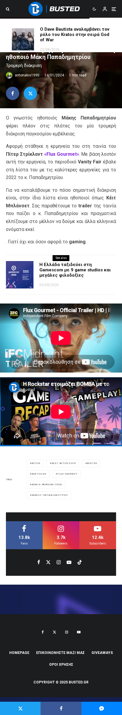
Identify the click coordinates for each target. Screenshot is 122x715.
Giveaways (102, 653)
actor (36, 463)
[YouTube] (79, 632)
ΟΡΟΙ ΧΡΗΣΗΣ (61, 664)
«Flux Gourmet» (61, 154)
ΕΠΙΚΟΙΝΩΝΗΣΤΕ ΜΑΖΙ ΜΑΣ (60, 653)
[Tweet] (30, 93)
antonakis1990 (27, 75)
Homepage (19, 653)
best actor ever (64, 463)
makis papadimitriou (47, 484)
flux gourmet (67, 474)
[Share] (12, 93)
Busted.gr (39, 474)
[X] (54, 632)
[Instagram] (67, 632)
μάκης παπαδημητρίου (50, 495)
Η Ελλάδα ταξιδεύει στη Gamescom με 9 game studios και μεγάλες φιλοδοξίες (75, 270)
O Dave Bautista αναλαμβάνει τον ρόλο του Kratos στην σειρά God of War (74, 34)
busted (92, 463)
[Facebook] (42, 632)
